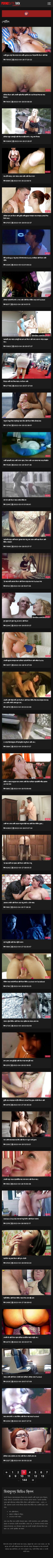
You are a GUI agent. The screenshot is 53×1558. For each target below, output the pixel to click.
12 (35, 1476)
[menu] (49, 3)
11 (29, 1476)
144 (24, 1480)
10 (21, 1476)
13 (42, 1476)
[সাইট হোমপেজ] (11, 3)
